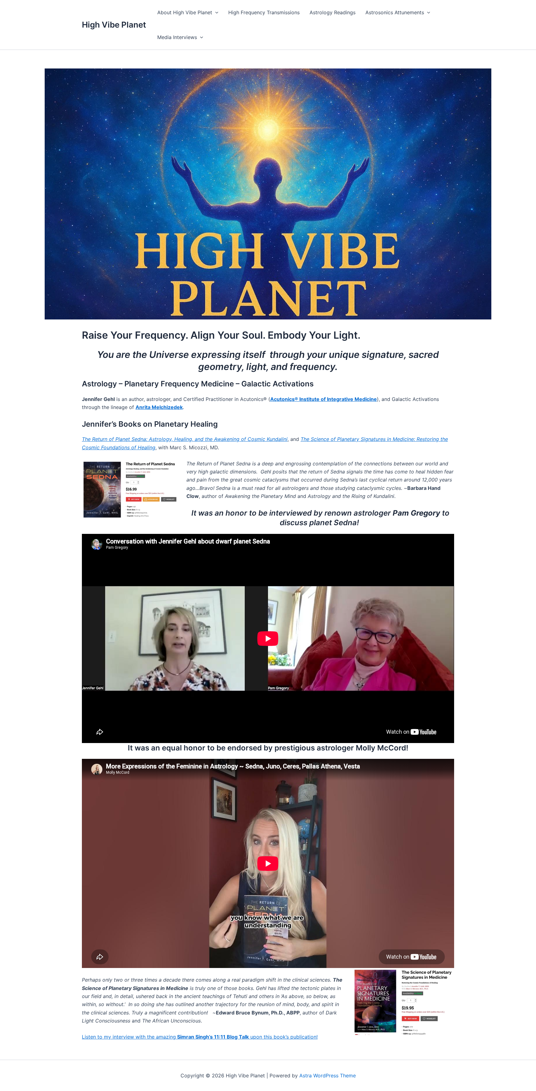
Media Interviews (177, 37)
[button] (215, 12)
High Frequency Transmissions (264, 12)
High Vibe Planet (114, 24)
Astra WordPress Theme (327, 1075)
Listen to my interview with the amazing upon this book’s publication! (200, 1037)
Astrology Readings (332, 12)
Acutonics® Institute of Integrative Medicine (323, 399)
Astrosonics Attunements (394, 12)
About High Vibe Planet (184, 12)
